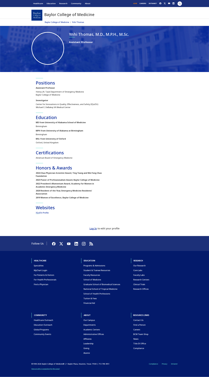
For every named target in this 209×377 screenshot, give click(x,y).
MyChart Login (40, 270)
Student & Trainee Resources (96, 270)
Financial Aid (89, 303)
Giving (86, 348)
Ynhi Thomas (78, 22)
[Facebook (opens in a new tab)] (160, 3)
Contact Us (138, 320)
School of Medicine (92, 279)
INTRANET (153, 3)
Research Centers (141, 279)
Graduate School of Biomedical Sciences (101, 284)
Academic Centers (91, 329)
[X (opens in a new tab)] (165, 3)
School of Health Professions (96, 293)
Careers (136, 329)
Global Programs (41, 329)
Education (51, 3)
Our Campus (89, 320)
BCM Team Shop (140, 334)
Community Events (42, 334)
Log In (93, 228)
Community (76, 3)
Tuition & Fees (90, 298)
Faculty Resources (91, 275)
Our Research (139, 265)
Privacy (164, 364)
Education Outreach (43, 325)
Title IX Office (139, 343)
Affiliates (87, 339)
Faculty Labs (139, 275)
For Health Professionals (45, 279)
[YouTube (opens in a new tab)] (169, 3)
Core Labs (137, 270)
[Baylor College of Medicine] (36, 15)
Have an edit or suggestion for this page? (45, 369)
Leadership (88, 343)
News (135, 339)
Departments (89, 325)
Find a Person (139, 325)
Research (63, 3)
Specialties (39, 265)
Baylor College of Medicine (57, 22)
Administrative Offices (93, 334)
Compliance (138, 348)
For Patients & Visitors (44, 275)
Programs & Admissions (94, 265)
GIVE (135, 3)
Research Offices (141, 289)
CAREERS (142, 3)
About (87, 3)
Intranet (174, 364)
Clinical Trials (139, 284)
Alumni (86, 353)
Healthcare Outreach (43, 320)
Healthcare (38, 3)
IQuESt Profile (42, 212)
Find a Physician (41, 284)
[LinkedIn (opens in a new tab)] (173, 3)
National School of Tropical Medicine (100, 289)
